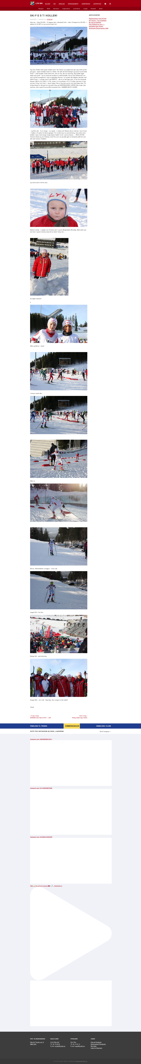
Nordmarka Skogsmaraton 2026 (98, 28)
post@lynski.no (80, 1046)
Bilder (47, 4)
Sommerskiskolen (72, 726)
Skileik (48, 8)
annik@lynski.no (60, 1046)
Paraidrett (93, 8)
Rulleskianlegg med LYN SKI (97, 18)
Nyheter (49, 19)
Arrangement (73, 4)
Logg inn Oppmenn (96, 1048)
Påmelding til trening (38, 726)
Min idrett (93, 1046)
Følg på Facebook (96, 1042)
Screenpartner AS (81, 1061)
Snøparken (86, 4)
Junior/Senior (76, 8)
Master (101, 8)
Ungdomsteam (66, 8)
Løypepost (97, 4)
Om (54, 4)
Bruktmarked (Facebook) (98, 1044)
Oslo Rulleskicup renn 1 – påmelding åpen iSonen (97, 25)
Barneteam (56, 8)
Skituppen (41, 8)
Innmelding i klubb (103, 726)
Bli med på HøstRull (95, 22)
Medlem (62, 4)
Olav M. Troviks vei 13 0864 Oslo (37, 1043)
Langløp (85, 8)
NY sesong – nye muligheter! (98, 20)
